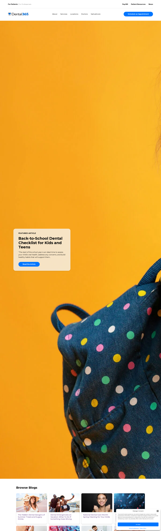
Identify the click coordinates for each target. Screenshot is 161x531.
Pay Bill (125, 4)
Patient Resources (138, 4)
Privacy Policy (143, 528)
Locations (74, 14)
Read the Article (29, 264)
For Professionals (25, 4)
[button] (157, 511)
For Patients (13, 4)
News (151, 4)
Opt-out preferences (134, 528)
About (54, 14)
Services (63, 14)
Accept (138, 524)
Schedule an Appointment (138, 14)
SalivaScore (95, 14)
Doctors (84, 14)
